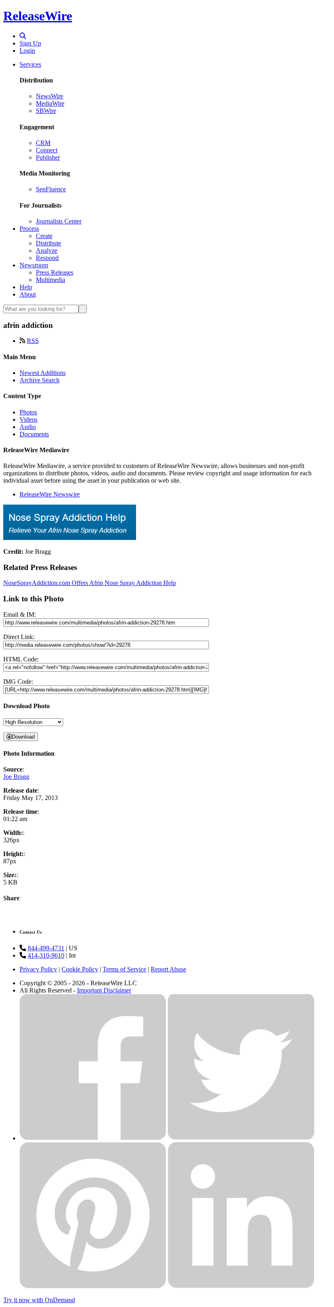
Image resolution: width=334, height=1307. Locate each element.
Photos (28, 412)
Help (26, 287)
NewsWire (49, 96)
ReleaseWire (37, 16)
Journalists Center (58, 221)
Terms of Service (124, 969)
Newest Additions (43, 372)
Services (30, 64)
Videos (28, 419)
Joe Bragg (16, 776)
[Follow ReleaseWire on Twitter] (241, 1138)
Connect (46, 150)
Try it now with (39, 1299)
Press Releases (54, 272)
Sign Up (30, 43)
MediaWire (50, 103)
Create (44, 235)
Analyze (46, 250)
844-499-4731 (46, 948)
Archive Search (39, 380)
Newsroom (34, 265)
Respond (47, 257)
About (28, 294)
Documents (34, 434)
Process (29, 228)
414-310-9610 (46, 955)
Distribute (48, 243)
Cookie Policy (80, 969)
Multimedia (50, 279)
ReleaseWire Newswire (50, 494)
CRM (43, 142)
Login (27, 50)
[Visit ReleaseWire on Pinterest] (93, 1286)
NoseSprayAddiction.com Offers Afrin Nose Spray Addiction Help (89, 582)
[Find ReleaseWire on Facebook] (93, 1138)
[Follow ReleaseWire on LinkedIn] (241, 1286)
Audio (28, 426)
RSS (33, 340)
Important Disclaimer (104, 990)
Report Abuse (168, 969)
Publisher (48, 157)
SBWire (46, 110)
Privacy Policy (38, 969)
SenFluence (51, 189)
